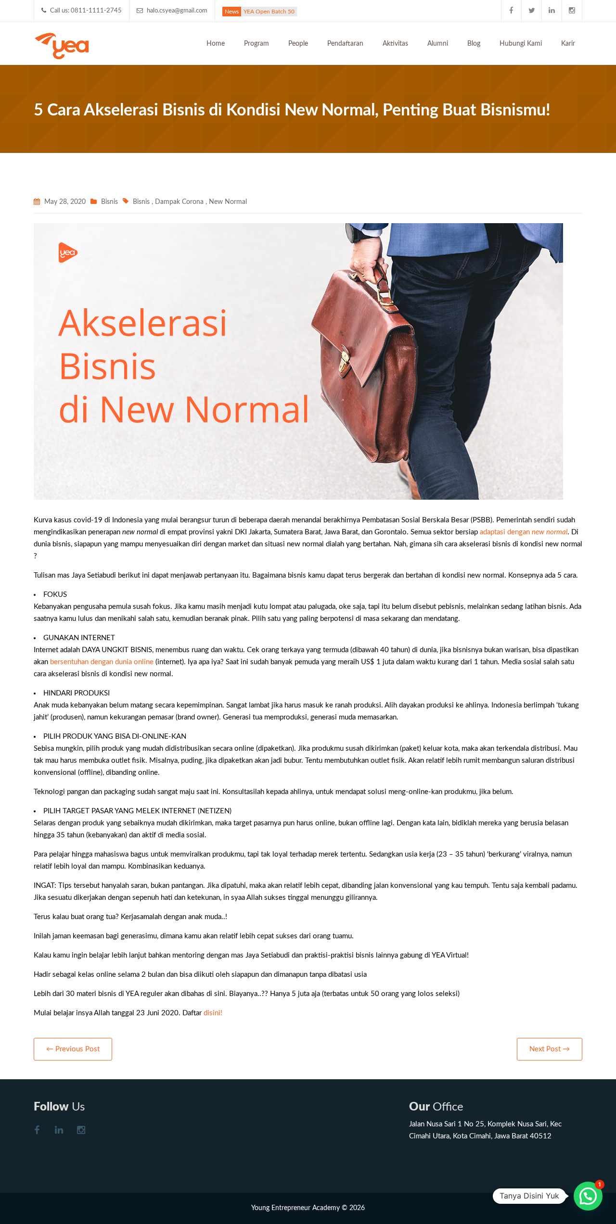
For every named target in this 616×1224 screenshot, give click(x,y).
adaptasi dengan (523, 532)
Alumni (437, 43)
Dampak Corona (179, 202)
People (298, 43)
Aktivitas (395, 43)
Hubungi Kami (521, 43)
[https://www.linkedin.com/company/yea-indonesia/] (59, 1131)
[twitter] (532, 11)
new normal (228, 202)
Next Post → (549, 1049)
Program (256, 43)
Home (215, 43)
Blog (473, 43)
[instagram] (572, 11)
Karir (568, 43)
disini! (213, 1013)
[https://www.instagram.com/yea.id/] (81, 1131)
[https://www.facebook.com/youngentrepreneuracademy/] (36, 1131)
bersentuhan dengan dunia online (102, 662)
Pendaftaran (345, 43)
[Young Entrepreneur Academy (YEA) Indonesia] (62, 45)
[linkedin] (552, 11)
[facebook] (511, 11)
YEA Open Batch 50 (269, 11)
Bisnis (109, 202)
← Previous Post (73, 1049)
